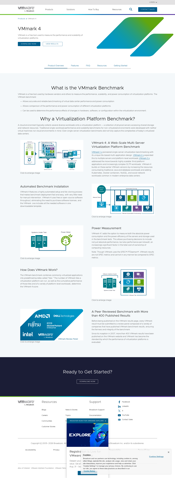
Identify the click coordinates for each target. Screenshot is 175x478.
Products (49, 10)
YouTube (125, 415)
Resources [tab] (102, 66)
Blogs (44, 410)
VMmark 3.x (144, 158)
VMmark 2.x (138, 155)
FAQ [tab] (88, 66)
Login (152, 2)
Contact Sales (127, 419)
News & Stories (71, 410)
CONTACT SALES (148, 9)
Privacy (56, 450)
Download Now (28, 44)
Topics (68, 415)
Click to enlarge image (30, 173)
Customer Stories (48, 426)
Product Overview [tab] (56, 66)
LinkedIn (125, 406)
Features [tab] (75, 66)
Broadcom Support (97, 410)
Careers (45, 415)
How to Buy (93, 10)
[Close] (168, 452)
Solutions (71, 10)
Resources (117, 10)
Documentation (95, 415)
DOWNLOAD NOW (87, 381)
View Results (52, 44)
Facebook (126, 402)
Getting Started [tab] (120, 66)
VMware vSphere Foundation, (42, 468)
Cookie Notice (89, 471)
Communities (47, 421)
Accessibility (30, 450)
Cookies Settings (156, 456)
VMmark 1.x (97, 152)
